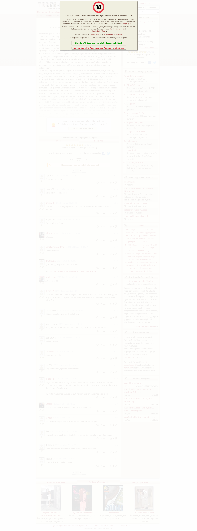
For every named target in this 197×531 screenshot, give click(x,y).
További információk (117, 29)
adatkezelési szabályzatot (113, 34)
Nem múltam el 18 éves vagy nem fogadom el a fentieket (98, 48)
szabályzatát (94, 34)
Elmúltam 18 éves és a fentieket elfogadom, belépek (98, 43)
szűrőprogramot (127, 23)
